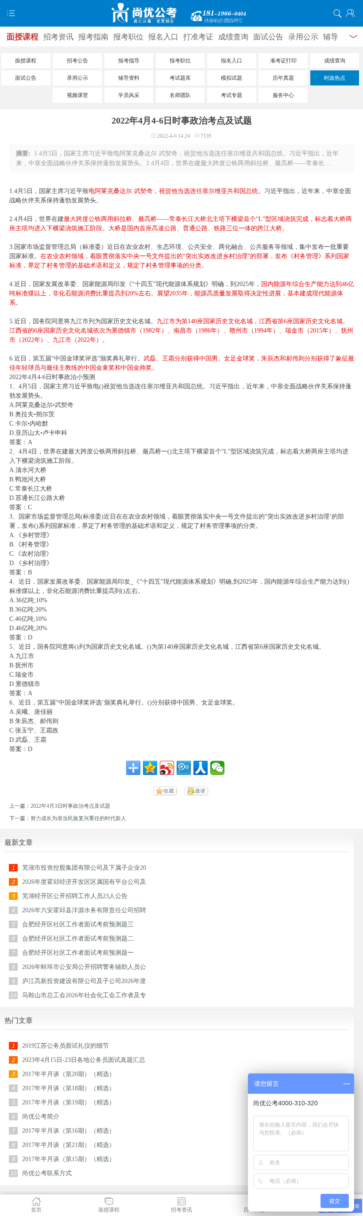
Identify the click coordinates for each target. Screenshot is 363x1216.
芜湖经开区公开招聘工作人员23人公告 (74, 896)
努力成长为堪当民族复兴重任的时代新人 (78, 818)
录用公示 (303, 37)
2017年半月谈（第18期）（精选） (68, 1088)
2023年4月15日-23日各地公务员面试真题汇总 (83, 1060)
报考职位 (128, 37)
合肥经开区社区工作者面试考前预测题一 (78, 952)
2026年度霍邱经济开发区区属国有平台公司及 (84, 882)
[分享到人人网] (200, 768)
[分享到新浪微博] (167, 768)
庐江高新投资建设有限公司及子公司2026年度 (84, 981)
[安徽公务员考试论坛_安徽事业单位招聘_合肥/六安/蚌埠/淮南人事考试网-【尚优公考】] (181, 13)
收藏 (168, 791)
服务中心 (283, 95)
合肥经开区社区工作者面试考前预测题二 (78, 938)
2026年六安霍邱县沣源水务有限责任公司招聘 (84, 910)
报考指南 (93, 37)
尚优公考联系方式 (47, 1173)
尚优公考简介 (40, 1116)
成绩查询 (233, 37)
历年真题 (283, 78)
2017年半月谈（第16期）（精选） (68, 1130)
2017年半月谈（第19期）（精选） (68, 1102)
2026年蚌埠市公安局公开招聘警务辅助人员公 (84, 967)
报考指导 (128, 61)
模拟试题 (231, 78)
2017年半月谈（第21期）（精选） (68, 1145)
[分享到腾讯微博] (184, 768)
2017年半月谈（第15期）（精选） (68, 1159)
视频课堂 (77, 95)
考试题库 (180, 78)
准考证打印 (283, 61)
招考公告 (77, 61)
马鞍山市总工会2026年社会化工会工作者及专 (84, 995)
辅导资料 (128, 78)
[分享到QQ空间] (150, 768)
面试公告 (268, 37)
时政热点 (334, 78)
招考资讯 (58, 37)
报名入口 (163, 37)
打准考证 (198, 37)
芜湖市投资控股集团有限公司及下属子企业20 (84, 867)
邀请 (200, 791)
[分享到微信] (217, 768)
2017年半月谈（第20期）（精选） (68, 1074)
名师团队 (180, 95)
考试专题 (231, 95)
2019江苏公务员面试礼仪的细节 (65, 1045)
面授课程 (23, 36)
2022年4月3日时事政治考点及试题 (70, 806)
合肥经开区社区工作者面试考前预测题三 (78, 924)
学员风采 (128, 95)
